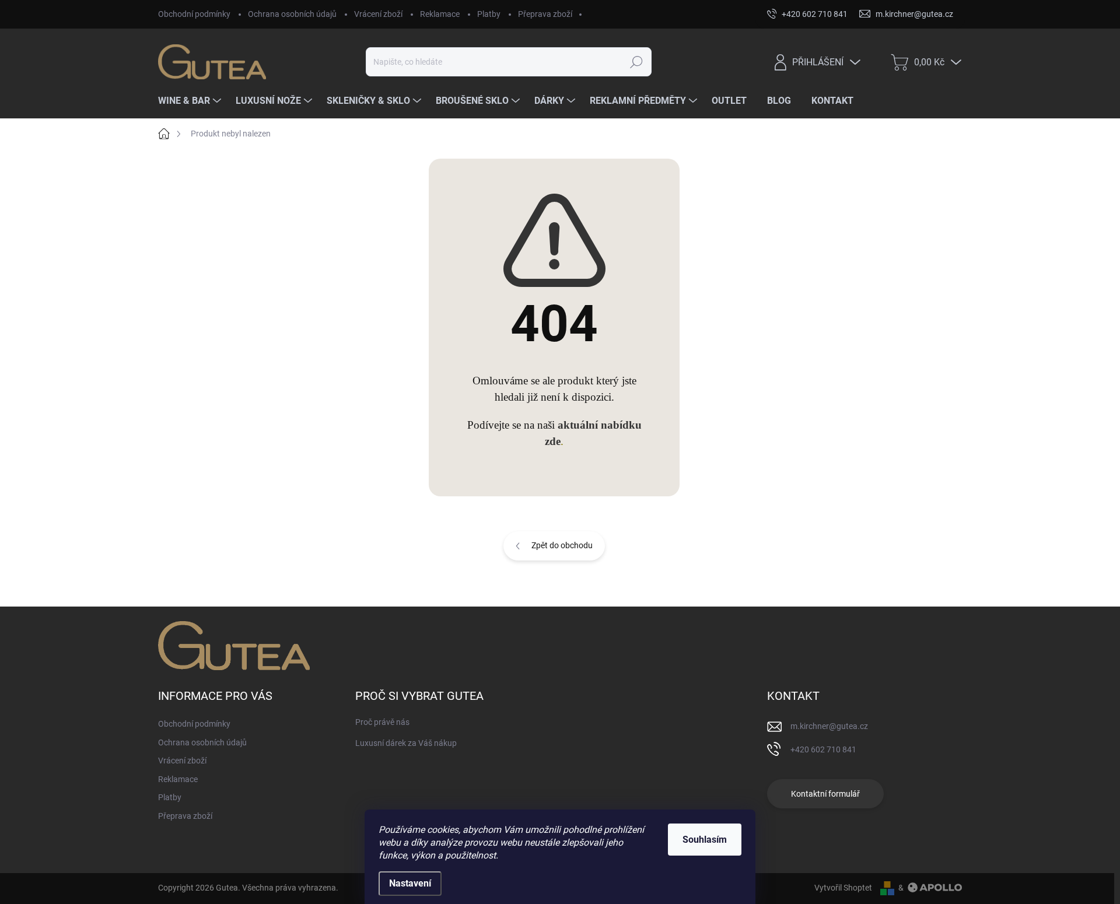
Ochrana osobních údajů (292, 14)
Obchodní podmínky (194, 14)
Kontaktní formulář (825, 793)
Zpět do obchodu (562, 545)
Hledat (636, 61)
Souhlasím (704, 839)
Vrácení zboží (378, 14)
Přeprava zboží (545, 14)
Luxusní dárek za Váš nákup (406, 743)
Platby (489, 14)
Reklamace (440, 14)
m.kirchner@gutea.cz (829, 726)
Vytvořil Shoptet (843, 887)
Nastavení (410, 883)
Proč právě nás (382, 722)
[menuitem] (191, 100)
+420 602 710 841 (823, 749)
